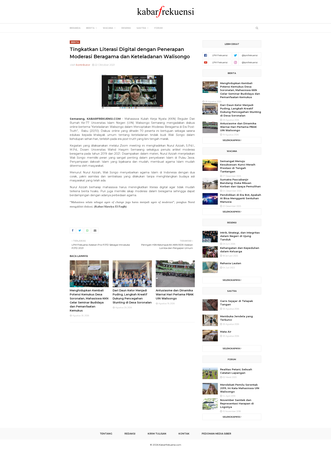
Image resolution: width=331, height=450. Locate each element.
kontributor (83, 64)
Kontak (184, 433)
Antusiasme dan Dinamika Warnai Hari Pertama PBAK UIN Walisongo (175, 294)
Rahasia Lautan (230, 263)
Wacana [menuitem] (108, 28)
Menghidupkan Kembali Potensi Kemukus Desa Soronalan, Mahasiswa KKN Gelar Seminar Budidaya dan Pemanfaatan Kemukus (240, 90)
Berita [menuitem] (90, 28)
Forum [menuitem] (158, 28)
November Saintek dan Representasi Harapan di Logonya (237, 403)
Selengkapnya (231, 140)
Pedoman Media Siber (216, 433)
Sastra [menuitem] (141, 28)
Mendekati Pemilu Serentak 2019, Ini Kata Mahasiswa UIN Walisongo (239, 388)
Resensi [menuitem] (126, 28)
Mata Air (225, 331)
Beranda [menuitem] (75, 28)
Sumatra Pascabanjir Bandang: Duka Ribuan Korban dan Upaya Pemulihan (240, 183)
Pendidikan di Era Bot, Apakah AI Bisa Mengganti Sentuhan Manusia (240, 198)
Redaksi (130, 433)
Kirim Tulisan (157, 433)
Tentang (106, 433)
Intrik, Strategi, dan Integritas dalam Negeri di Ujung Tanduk (240, 236)
